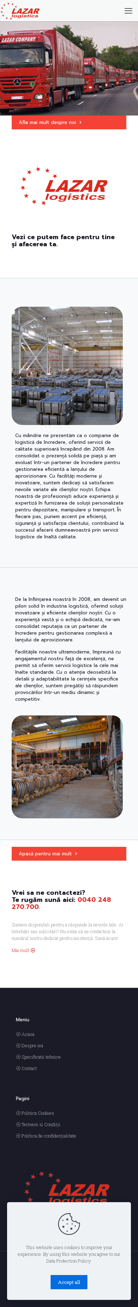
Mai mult (20, 950)
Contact (29, 1068)
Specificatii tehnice (41, 1057)
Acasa (28, 1034)
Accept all (69, 1282)
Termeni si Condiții (41, 1124)
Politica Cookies (38, 1113)
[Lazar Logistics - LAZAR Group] (20, 11)
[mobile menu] (128, 11)
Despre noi (33, 1045)
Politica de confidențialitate (49, 1136)
